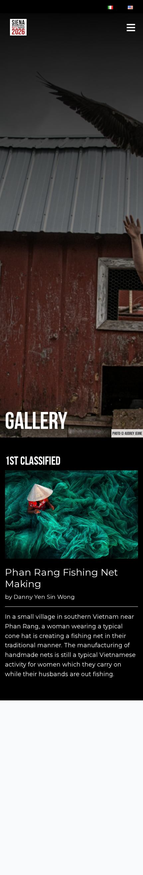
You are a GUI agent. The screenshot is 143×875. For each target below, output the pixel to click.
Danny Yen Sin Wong (44, 596)
